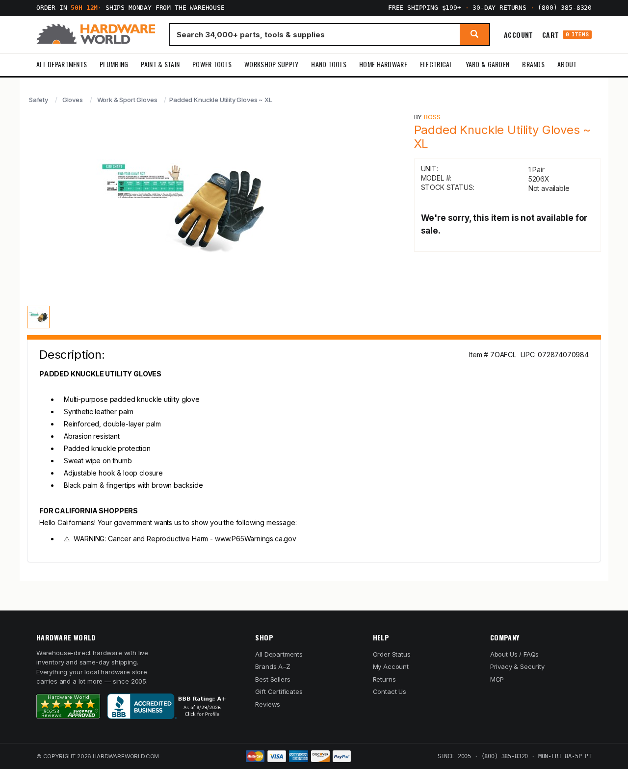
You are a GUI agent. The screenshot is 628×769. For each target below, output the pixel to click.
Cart (565, 34)
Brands (533, 64)
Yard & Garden (488, 64)
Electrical (436, 64)
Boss (432, 117)
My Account (391, 666)
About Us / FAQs (514, 654)
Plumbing (114, 64)
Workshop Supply (271, 64)
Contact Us (389, 691)
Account (518, 34)
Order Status (392, 654)
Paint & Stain (160, 64)
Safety (38, 100)
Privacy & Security (517, 666)
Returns (384, 679)
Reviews (267, 704)
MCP (497, 679)
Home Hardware (383, 64)
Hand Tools (328, 64)
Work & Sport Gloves (127, 100)
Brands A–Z (272, 666)
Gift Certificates (278, 691)
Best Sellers (272, 679)
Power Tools (212, 64)
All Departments (61, 64)
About (566, 64)
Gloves (72, 100)
